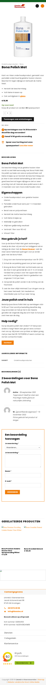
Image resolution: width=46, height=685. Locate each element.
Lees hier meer (26, 145)
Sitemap (41, 680)
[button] (3, 6)
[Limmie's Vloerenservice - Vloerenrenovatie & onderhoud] (20, 6)
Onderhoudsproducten (10, 64)
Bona (21, 64)
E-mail (8, 481)
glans (22, 96)
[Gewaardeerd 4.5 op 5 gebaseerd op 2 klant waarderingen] (23, 72)
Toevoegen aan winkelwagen (18, 119)
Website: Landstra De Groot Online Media (23, 682)
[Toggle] (2, 592)
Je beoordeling (12, 453)
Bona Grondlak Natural (33, 549)
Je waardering (12, 443)
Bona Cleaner (28, 249)
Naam (8, 471)
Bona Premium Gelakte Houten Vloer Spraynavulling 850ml (11, 551)
